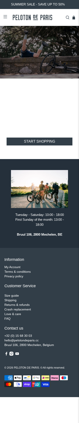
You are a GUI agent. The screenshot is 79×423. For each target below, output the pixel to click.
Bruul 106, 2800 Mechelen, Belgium (29, 345)
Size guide (11, 295)
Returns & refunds (17, 304)
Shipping (10, 300)
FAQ (7, 318)
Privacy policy (13, 276)
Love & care (12, 314)
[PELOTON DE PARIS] (36, 17)
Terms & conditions (17, 271)
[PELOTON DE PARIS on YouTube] (17, 354)
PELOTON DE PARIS (26, 367)
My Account (12, 267)
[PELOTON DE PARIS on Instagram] (11, 354)
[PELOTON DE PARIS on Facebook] (6, 354)
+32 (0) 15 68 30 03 (18, 335)
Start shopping (39, 141)
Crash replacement (17, 309)
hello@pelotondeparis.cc (21, 340)
